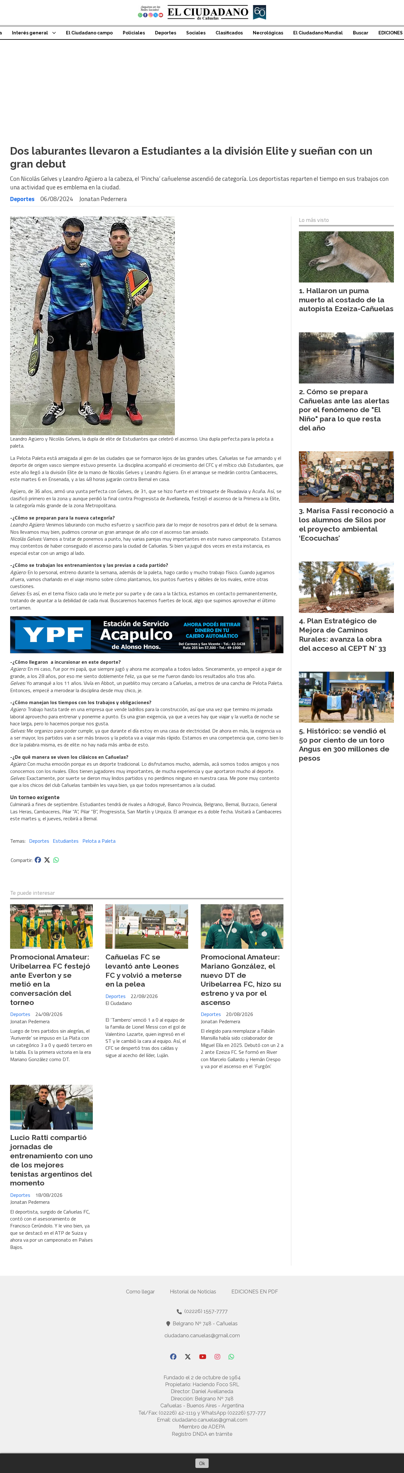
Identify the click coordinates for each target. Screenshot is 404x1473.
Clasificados (229, 32)
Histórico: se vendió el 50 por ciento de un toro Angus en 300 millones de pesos (344, 744)
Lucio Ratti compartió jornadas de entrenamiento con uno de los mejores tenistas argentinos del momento (51, 1160)
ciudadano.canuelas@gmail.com (202, 1336)
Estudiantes (66, 840)
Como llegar (140, 1292)
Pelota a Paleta (99, 840)
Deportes (165, 32)
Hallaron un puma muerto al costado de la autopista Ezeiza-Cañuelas (346, 299)
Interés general (30, 32)
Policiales (134, 32)
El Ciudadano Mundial (318, 32)
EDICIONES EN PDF (254, 1292)
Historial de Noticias (193, 1292)
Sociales (195, 32)
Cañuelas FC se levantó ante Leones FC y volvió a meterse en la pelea (143, 970)
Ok (202, 1463)
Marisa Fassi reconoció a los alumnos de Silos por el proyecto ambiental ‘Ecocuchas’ (346, 524)
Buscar (360, 32)
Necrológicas (268, 32)
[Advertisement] (202, 87)
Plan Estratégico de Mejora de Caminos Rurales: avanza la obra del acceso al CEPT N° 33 (342, 634)
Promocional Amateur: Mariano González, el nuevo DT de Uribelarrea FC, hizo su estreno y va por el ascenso (241, 980)
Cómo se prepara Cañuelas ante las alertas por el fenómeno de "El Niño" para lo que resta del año (344, 409)
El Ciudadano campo (89, 32)
